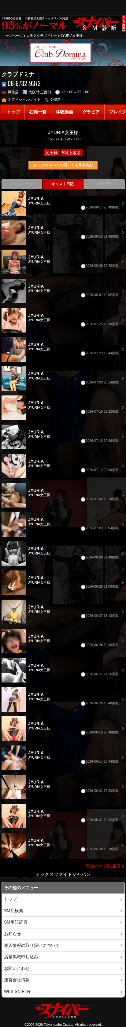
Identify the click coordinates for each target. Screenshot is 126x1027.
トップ (13, 112)
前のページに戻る (103, 866)
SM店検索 (13, 910)
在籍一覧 (37, 112)
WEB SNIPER (17, 991)
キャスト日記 (63, 184)
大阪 (29, 35)
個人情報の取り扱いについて (32, 945)
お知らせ (12, 934)
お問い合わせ (17, 968)
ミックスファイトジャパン (63, 874)
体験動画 (64, 112)
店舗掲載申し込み (21, 957)
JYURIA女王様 (72, 35)
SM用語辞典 (16, 922)
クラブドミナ (47, 35)
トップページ (12, 35)
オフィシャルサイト (24, 99)
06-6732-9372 (24, 83)
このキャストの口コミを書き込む (65, 165)
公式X (55, 99)
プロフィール (22, 184)
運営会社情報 (17, 980)
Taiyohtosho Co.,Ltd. (59, 1024)
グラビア (91, 112)
